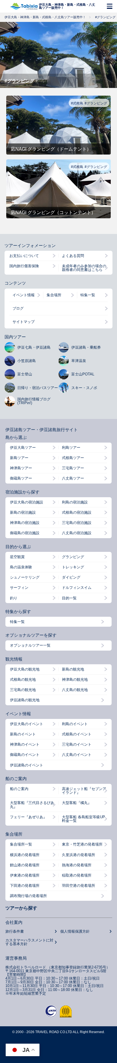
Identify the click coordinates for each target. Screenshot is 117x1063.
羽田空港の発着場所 (78, 885)
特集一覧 (87, 295)
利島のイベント (75, 724)
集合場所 (54, 295)
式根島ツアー (73, 458)
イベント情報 (23, 295)
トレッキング (73, 567)
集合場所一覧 (21, 844)
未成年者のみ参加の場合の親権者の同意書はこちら (84, 268)
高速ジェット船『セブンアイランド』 (84, 790)
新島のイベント (23, 734)
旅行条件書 (14, 931)
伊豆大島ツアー (23, 447)
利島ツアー (71, 447)
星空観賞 (17, 557)
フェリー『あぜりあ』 (28, 817)
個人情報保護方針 (75, 931)
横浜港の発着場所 (24, 855)
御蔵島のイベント (24, 754)
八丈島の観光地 (75, 690)
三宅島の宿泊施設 (76, 523)
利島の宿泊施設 (75, 502)
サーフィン (19, 587)
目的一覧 (69, 598)
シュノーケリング (24, 577)
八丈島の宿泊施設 (76, 533)
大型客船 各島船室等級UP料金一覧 (83, 819)
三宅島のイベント (76, 744)
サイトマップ (23, 322)
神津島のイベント (24, 744)
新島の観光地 (73, 669)
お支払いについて (24, 256)
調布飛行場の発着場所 (28, 896)
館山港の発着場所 (24, 865)
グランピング (73, 557)
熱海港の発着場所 (76, 865)
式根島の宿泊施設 (76, 512)
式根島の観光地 (23, 679)
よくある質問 (73, 256)
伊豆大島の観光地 (24, 669)
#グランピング (96, 103)
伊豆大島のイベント (26, 724)
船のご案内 (19, 789)
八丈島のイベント (76, 754)
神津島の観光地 (75, 679)
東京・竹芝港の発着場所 (82, 844)
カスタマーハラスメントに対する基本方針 (29, 942)
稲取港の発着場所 (76, 875)
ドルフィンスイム (76, 587)
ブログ (18, 308)
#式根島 (77, 103)
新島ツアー (19, 458)
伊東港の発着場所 (24, 875)
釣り (13, 598)
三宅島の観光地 (23, 690)
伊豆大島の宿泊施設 (26, 502)
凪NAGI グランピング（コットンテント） (53, 212)
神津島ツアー (21, 468)
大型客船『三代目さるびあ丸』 (32, 804)
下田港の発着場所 (24, 885)
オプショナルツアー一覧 (30, 645)
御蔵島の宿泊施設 (24, 533)
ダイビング (71, 577)
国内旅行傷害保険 (24, 266)
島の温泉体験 (21, 567)
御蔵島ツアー (21, 478)
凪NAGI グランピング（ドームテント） (51, 148)
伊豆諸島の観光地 (24, 700)
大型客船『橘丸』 (76, 803)
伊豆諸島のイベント (26, 765)
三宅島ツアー (73, 468)
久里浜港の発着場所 (78, 855)
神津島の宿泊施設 (24, 523)
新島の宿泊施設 (23, 512)
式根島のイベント (76, 734)
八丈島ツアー (73, 478)
